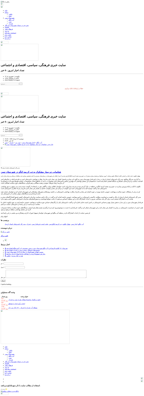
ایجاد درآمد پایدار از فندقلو (16, 304)
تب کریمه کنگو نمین (55, 224)
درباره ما (7, 38)
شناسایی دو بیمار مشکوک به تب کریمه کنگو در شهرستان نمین (31, 172)
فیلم (10, 16)
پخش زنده (8, 35)
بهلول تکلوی (66, 224)
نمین (10, 22)
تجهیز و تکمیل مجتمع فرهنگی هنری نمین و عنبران (24, 300)
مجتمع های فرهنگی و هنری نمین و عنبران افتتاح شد (22, 250)
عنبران (11, 23)
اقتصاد (7, 27)
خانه (6, 10)
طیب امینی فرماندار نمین (40, 224)
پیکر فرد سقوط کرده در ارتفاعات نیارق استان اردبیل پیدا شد (25, 254)
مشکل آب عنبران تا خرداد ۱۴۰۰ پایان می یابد (22, 308)
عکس (10, 14)
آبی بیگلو (11, 20)
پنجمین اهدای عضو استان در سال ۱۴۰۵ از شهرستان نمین (24, 252)
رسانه (7, 12)
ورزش (7, 31)
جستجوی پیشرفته (10, 33)
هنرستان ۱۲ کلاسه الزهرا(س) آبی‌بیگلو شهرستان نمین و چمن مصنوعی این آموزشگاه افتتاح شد (36, 248)
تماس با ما (8, 36)
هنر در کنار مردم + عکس (14, 256)
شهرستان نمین (9, 18)
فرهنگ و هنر (9, 29)
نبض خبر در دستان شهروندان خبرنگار (17, 25)
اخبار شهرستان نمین (28, 142)
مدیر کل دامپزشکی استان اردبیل (15, 224)
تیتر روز (17, 142)
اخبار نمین (74, 224)
